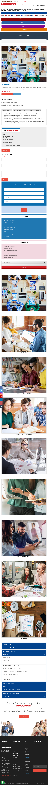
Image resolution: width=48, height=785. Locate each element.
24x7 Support (23, 22)
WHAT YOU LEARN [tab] (17, 110)
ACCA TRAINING (7, 657)
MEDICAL (16, 757)
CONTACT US (23, 10)
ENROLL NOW (24, 716)
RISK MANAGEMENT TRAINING (10, 674)
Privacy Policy (17, 770)
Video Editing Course (6, 10)
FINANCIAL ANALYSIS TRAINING (11, 663)
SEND (4, 179)
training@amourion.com (6, 775)
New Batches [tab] (37, 110)
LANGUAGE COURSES (18, 9)
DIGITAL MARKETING (28, 9)
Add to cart (7, 93)
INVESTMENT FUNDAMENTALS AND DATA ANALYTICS (16, 668)
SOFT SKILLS (16, 746)
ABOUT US (3, 9)
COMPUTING (16, 751)
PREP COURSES (9, 9)
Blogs (15, 775)
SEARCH (24, 267)
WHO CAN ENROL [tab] (28, 110)
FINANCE (8, 40)
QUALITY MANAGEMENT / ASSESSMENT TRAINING (15, 671)
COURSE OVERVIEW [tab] (6, 110)
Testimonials (24, 29)
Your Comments (5, 169)
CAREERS (16, 762)
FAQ (23, 26)
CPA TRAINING (6, 660)
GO (24, 209)
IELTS (44, 13)
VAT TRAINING (6, 679)
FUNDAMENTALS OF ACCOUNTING (11, 665)
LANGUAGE (16, 753)
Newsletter (16, 772)
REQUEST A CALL (5, 150)
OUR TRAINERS (15, 10)
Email (3, 163)
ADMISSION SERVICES (39, 9)
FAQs (15, 764)
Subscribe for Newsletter (40, 770)
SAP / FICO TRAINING (8, 677)
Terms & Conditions (18, 768)
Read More (27, 757)
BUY (17, 93)
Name (3, 156)
